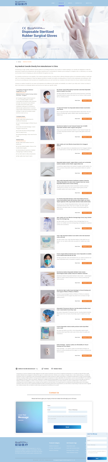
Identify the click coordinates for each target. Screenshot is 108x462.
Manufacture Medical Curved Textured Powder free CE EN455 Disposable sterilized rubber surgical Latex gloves (72, 126)
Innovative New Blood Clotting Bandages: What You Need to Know (25, 131)
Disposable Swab (71, 446)
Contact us (78, 3)
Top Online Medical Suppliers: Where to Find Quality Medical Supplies (26, 147)
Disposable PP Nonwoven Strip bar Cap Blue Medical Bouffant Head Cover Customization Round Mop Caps (73, 309)
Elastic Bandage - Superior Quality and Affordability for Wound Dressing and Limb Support (72, 345)
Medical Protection (54, 446)
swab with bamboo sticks (73, 448)
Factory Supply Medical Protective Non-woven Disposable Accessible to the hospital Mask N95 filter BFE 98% (74, 254)
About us (88, 3)
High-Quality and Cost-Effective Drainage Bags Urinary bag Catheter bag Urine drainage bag (74, 218)
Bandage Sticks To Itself (72, 450)
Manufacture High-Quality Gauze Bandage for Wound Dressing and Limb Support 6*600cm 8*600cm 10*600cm (74, 291)
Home (53, 3)
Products (61, 3)
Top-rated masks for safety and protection (26, 154)
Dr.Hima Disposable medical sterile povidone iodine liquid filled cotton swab (72, 327)
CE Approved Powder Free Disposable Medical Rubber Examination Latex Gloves (73, 108)
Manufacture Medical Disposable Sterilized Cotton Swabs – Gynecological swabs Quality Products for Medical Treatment (72, 272)
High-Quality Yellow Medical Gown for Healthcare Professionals (24, 120)
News (69, 3)
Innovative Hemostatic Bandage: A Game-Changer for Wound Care (26, 127)
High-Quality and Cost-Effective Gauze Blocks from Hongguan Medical (72, 145)
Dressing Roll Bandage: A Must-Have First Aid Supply (26, 135)
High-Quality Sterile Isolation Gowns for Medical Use (25, 143)
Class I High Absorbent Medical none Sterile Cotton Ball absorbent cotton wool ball (73, 236)
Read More (77, 100)
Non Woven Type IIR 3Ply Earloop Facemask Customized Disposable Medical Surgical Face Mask (73, 90)
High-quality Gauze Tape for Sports (24, 156)
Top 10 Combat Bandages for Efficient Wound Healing (26, 124)
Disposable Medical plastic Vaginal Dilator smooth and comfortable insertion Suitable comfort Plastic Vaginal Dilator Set (74, 163)
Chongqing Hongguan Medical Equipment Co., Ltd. (64, 460)
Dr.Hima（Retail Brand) (55, 448)
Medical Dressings (53, 450)
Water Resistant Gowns (72, 452)
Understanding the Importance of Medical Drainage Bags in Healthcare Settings (25, 151)
